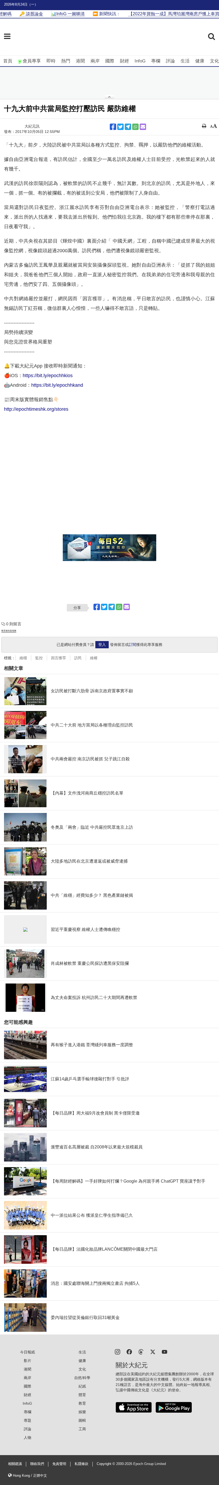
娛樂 (82, 1412)
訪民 (78, 658)
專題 (27, 1420)
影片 (27, 1360)
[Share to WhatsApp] (135, 127)
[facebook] (129, 1351)
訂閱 (132, 644)
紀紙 (82, 1386)
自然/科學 (82, 1378)
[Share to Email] (143, 127)
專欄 (155, 61)
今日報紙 (27, 1352)
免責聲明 (59, 1464)
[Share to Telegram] (128, 127)
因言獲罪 (58, 658)
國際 (109, 61)
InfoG (140, 61)
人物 (27, 1437)
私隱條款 (81, 1464)
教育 (82, 1403)
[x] (153, 1351)
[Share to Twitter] (120, 127)
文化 (214, 61)
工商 (82, 1429)
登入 (102, 644)
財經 (124, 61)
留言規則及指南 (8, 631)
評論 (170, 61)
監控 (39, 658)
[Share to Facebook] (113, 127)
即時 (51, 61)
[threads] (141, 1351)
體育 (82, 1395)
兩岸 (95, 61)
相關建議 (15, 1464)
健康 (199, 61)
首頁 (7, 61)
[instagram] (118, 1351)
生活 (185, 61)
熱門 (65, 61)
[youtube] (165, 1351)
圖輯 (82, 1420)
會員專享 (32, 61)
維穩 (23, 658)
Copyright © (106, 1464)
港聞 (80, 61)
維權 (93, 658)
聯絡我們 (37, 1464)
